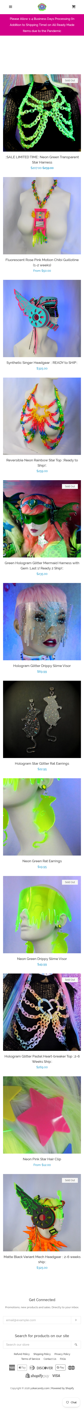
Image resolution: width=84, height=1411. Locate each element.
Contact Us (50, 1359)
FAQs (63, 1359)
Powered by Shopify (62, 1388)
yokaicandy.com (39, 1388)
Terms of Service (30, 1359)
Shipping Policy (42, 1354)
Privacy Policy (62, 1354)
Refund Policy (22, 1354)
